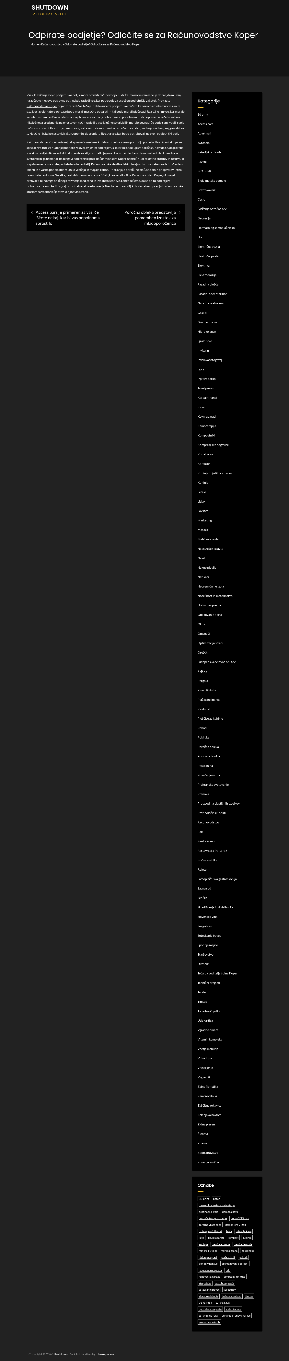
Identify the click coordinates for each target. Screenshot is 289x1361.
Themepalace (105, 1354)
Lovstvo (203, 511)
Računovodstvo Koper (42, 106)
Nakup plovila (207, 567)
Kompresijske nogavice (213, 445)
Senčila (202, 898)
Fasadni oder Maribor (212, 294)
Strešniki (203, 964)
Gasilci (202, 312)
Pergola (203, 680)
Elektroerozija (207, 275)
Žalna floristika (208, 1086)
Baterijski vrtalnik (209, 152)
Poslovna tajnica (209, 756)
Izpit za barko (207, 378)
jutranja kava (243, 1231)
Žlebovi (203, 1133)
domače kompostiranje (213, 1218)
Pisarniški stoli (207, 690)
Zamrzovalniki (207, 1096)
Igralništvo (205, 341)
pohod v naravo (208, 1263)
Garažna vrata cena (211, 303)
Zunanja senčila (208, 1162)
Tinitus (202, 1001)
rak (228, 1270)
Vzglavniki (204, 1077)
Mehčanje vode (208, 539)
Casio (201, 199)
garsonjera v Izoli (235, 1224)
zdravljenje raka (208, 1315)
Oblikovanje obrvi (210, 614)
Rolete (202, 869)
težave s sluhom (231, 1296)
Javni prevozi (206, 388)
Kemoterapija (207, 426)
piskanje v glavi (208, 1257)
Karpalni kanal (207, 397)
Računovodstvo (208, 822)
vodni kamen (233, 1309)
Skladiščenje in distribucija (215, 907)
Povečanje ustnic (209, 775)
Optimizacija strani (210, 643)
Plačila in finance (209, 699)
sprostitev (230, 1289)
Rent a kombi (206, 841)
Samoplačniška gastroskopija (217, 879)
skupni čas (205, 1283)
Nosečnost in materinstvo (215, 596)
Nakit (201, 558)
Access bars (205, 124)
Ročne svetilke (207, 860)
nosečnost (247, 1250)
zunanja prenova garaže (236, 1315)
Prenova (203, 794)
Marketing (205, 520)
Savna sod (204, 888)
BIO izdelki (205, 171)
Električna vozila (209, 246)
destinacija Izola (208, 1211)
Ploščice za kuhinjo (210, 718)
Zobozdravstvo (208, 1152)
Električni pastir (208, 256)
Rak (200, 831)
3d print (203, 114)
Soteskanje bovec (209, 935)
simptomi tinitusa (234, 1276)
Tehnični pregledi (209, 982)
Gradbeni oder (207, 322)
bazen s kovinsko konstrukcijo (217, 1205)
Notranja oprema (209, 605)
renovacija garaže (209, 1276)
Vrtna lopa (205, 1058)
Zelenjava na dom (209, 1115)
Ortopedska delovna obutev (217, 662)
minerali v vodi (208, 1250)
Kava (201, 407)
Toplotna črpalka (209, 1011)
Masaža (203, 529)
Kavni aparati (207, 416)
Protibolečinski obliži (212, 813)
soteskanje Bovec (209, 1289)
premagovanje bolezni (235, 1263)
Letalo (202, 492)
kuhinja (246, 1237)
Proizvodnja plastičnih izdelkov (219, 803)
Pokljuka (203, 737)
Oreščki (203, 652)
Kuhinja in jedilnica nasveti (216, 473)
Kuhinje (203, 482)
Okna (201, 624)
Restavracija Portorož (212, 850)
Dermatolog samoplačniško (216, 227)
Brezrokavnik (206, 190)
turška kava (223, 1302)
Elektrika (204, 265)
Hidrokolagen (207, 331)
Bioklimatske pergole (212, 180)
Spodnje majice (208, 945)
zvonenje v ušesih (209, 1322)
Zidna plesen (206, 1124)
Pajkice (202, 671)
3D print (204, 1198)
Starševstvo (206, 954)
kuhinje (203, 1244)
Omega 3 (204, 633)
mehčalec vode (221, 1244)
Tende (202, 992)
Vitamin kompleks (210, 1039)
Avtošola (204, 143)
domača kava (230, 1211)
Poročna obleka (208, 747)
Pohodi (202, 728)
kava (201, 1237)
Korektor (204, 463)
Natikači (203, 577)
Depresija (204, 218)
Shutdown (49, 7)
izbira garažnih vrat (210, 1231)
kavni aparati (216, 1237)
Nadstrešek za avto (210, 548)
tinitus (249, 1296)
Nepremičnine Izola (211, 586)
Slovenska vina (207, 916)
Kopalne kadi (206, 454)
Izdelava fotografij (210, 360)
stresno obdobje (208, 1296)
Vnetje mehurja (208, 1049)
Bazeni (202, 161)
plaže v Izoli (228, 1257)
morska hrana (229, 1250)
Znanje (202, 1143)
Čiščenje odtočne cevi (212, 209)
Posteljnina (205, 765)
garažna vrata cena (210, 1224)
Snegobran (205, 926)
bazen (216, 1198)
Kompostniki (206, 435)
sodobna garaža (224, 1283)
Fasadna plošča (208, 284)
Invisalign (204, 350)
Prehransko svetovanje (213, 784)
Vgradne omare (208, 1030)
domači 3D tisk (240, 1218)
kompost (233, 1237)
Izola (201, 369)
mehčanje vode (243, 1244)
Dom (201, 237)
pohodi (243, 1257)
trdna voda (205, 1302)
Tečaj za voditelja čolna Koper (217, 973)
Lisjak (201, 501)
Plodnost (204, 709)
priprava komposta (210, 1270)
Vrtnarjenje (205, 1067)
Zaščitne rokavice (209, 1105)
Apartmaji (204, 133)
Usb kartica (205, 1020)
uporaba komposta (210, 1309)
